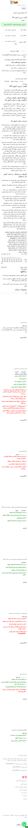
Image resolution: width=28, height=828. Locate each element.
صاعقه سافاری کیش (23, 451)
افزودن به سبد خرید (14, 51)
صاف (15, 43)
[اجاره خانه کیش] (14, 305)
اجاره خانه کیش (24, 322)
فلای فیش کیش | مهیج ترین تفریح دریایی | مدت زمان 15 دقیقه (15, 559)
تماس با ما (24, 792)
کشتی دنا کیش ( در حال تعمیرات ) (20, 368)
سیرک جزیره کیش (23, 674)
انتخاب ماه (23, 29)
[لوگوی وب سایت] (14, 2)
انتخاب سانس (22, 42)
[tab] (21, 81)
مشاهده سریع (25, 335)
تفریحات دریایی (23, 789)
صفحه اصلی (24, 784)
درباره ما (24, 795)
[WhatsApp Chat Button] (24, 824)
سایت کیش (6, 124)
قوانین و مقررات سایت (21, 787)
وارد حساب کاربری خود (9, 284)
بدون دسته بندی (19, 78)
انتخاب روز (23, 35)
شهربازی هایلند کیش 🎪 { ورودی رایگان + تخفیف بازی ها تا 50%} (14, 507)
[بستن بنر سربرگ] (26, 820)
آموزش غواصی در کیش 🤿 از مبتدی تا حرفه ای (18, 613)
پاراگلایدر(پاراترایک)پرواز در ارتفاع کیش (19, 730)
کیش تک (20, 113)
